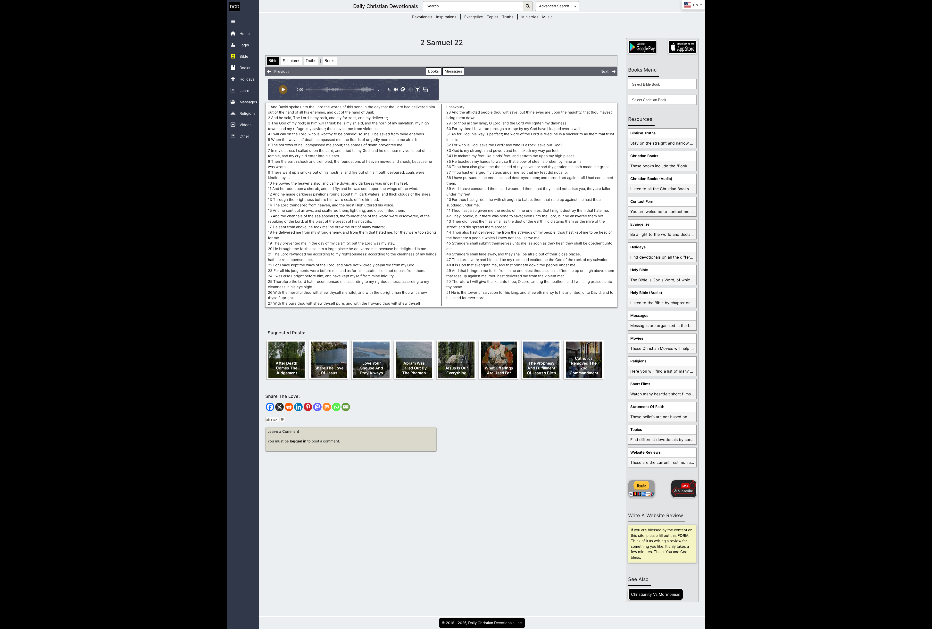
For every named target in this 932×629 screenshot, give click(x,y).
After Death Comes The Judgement (286, 368)
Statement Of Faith (647, 406)
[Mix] (327, 407)
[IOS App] (682, 47)
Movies (636, 338)
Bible (272, 61)
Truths (507, 17)
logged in (298, 441)
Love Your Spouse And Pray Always (371, 368)
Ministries (529, 17)
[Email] (345, 407)
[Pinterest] (308, 407)
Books (330, 61)
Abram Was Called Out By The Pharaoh (414, 368)
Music (547, 17)
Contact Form (642, 201)
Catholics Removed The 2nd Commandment (584, 365)
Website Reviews (645, 452)
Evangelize (473, 17)
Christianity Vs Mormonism (655, 594)
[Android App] (642, 47)
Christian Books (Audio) (651, 178)
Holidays (638, 247)
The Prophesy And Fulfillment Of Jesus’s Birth (541, 368)
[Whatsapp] (336, 407)
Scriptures (291, 61)
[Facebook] (270, 407)
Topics (492, 17)
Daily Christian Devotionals (385, 6)
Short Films (640, 384)
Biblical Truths (643, 133)
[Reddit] (289, 407)
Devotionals (422, 17)
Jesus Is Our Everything (456, 370)
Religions (638, 361)
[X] (279, 407)
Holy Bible (639, 270)
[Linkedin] (298, 407)
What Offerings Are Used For (499, 370)
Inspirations (446, 17)
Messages (453, 71)
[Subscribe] (684, 489)
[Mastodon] (317, 407)
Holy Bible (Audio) (646, 292)
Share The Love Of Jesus (329, 370)
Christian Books (644, 156)
